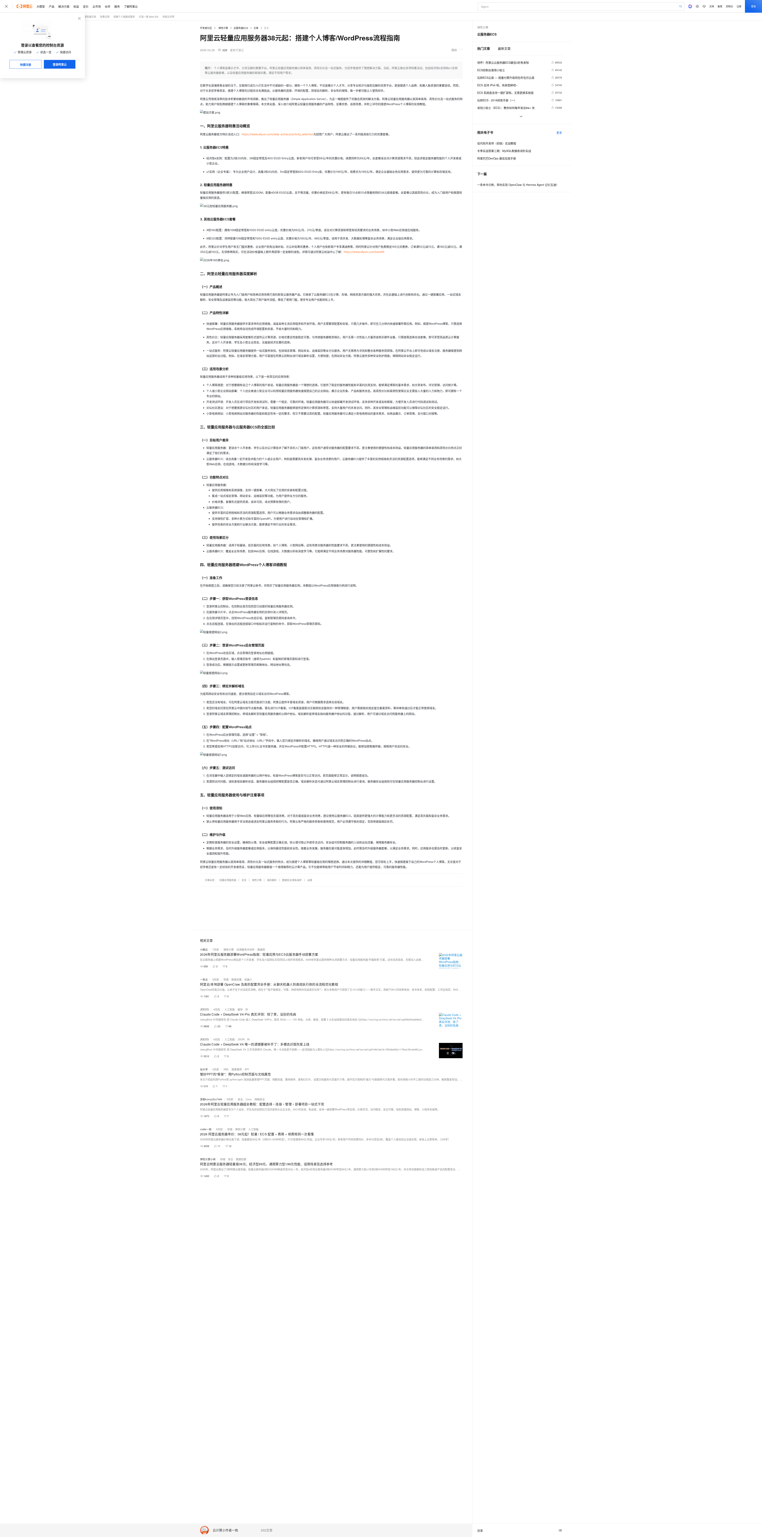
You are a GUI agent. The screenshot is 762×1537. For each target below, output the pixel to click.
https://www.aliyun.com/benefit (364, 251)
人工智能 (229, 1009)
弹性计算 (223, 28)
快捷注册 (25, 64)
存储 (226, 979)
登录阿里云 (60, 64)
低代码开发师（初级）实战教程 (496, 143)
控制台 (729, 6)
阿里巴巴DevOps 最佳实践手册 (496, 158)
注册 (739, 6)
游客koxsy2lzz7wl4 (211, 1099)
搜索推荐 (237, 1069)
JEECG (204, 1009)
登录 (753, 6)
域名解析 (272, 880)
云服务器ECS (241, 28)
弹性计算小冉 (208, 1159)
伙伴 (107, 6)
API (247, 1069)
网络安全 (260, 1099)
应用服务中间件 (246, 949)
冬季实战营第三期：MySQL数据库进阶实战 (504, 151)
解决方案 (63, 6)
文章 (256, 28)
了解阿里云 (131, 6)
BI (246, 1009)
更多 (559, 132)
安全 (244, 880)
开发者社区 (206, 28)
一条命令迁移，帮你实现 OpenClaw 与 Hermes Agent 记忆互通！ (518, 185)
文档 (711, 6)
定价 (86, 6)
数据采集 (236, 979)
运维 (309, 880)
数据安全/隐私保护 (292, 880)
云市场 (96, 6)
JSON (241, 1039)
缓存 (240, 1009)
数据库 (261, 949)
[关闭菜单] (6, 6)
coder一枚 (206, 1129)
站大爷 (204, 1069)
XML (226, 1069)
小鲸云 (204, 949)
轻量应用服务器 (227, 880)
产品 (51, 6)
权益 (76, 6)
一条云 (204, 979)
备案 (720, 6)
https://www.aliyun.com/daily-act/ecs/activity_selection (277, 134)
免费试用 (105, 16)
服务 (117, 6)
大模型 (41, 6)
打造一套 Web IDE (149, 16)
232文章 (266, 1530)
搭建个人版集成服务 (124, 16)
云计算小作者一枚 (225, 1530)
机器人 (248, 979)
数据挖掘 (241, 1159)
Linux (249, 1099)
